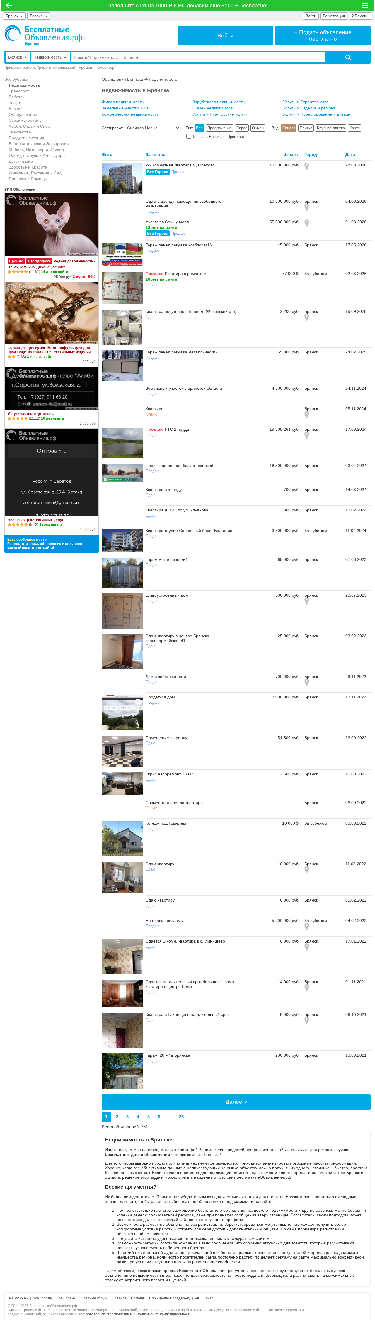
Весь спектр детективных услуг (36, 520)
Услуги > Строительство (306, 101)
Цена (288, 154)
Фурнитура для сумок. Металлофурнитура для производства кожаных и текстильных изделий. (49, 350)
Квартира (154, 408)
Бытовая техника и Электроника (40, 143)
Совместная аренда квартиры (174, 802)
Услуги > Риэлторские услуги (220, 114)
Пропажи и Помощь (28, 178)
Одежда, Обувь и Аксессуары (37, 155)
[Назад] (8, 5)
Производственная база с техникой (179, 465)
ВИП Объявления (19, 190)
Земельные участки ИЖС (126, 108)
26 (181, 1116)
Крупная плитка (331, 128)
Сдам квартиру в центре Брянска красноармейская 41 (177, 638)
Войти (311, 16)
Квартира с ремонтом (186, 273)
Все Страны (66, 1298)
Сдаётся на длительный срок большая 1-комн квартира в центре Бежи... (190, 984)
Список (288, 128)
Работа (16, 97)
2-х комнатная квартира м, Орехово (180, 165)
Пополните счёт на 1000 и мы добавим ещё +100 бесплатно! (188, 5)
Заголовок (157, 154)
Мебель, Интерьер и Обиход (36, 149)
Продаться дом (160, 697)
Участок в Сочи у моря (167, 221)
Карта (355, 128)
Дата (350, 154)
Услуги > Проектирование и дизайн (316, 114)
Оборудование (23, 114)
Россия (37, 16)
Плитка (306, 128)
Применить (237, 137)
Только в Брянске (208, 137)
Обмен (258, 128)
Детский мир (21, 161)
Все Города (157, 172)
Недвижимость (24, 85)
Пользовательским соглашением (105, 1314)
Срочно (16, 261)
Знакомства (20, 132)
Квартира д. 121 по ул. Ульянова (177, 510)
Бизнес (15, 108)
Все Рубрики (18, 1298)
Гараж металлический (167, 559)
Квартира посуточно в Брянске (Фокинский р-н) (191, 311)
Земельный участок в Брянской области (184, 388)
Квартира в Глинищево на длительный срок (187, 1014)
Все (199, 128)
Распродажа (39, 261)
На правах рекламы (165, 920)
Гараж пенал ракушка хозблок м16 (179, 245)
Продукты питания (26, 137)
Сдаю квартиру (160, 900)
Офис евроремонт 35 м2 (169, 774)
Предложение (219, 128)
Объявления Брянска (122, 79)
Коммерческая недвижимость (130, 114)
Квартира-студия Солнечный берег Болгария (189, 530)
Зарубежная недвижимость (218, 101)
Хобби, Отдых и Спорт (30, 126)
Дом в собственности (166, 676)
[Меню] (366, 5)
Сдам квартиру (160, 863)
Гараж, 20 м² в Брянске (168, 1055)
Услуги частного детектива (31, 414)
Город (310, 154)
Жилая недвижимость (123, 101)
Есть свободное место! (27, 540)
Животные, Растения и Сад (35, 173)
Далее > (236, 1102)
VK (197, 1298)
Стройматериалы (25, 120)
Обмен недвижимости (213, 108)
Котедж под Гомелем (166, 823)
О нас (208, 1298)
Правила (119, 1298)
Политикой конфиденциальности (164, 1314)
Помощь (138, 1298)
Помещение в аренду (166, 737)
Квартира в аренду (164, 489)
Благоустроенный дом (167, 595)
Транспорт (19, 91)
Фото (107, 154)
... (170, 1116)
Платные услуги (94, 1298)
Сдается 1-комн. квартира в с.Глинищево (185, 941)
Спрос (241, 128)
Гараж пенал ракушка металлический (182, 352)
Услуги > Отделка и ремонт (309, 108)
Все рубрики (16, 79)
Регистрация (334, 16)
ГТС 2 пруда (177, 429)
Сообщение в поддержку (169, 1298)
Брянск (12, 16)
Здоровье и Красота (28, 167)
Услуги (15, 102)
